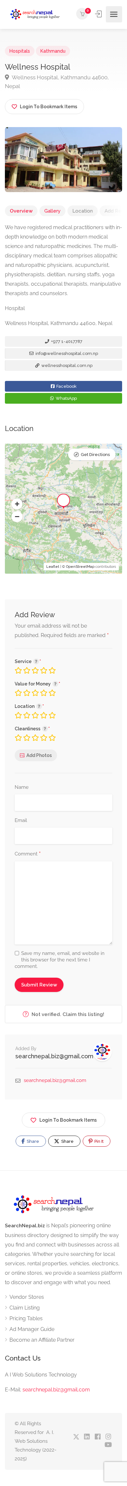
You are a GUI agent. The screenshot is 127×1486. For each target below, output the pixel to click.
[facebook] (97, 1437)
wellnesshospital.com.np (66, 365)
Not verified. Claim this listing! (67, 1014)
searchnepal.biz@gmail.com (54, 1056)
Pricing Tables (26, 1318)
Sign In (99, 14)
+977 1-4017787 (66, 341)
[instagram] (108, 1437)
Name (22, 787)
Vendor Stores (26, 1297)
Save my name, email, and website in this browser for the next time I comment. (60, 959)
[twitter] (76, 1437)
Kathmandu (52, 51)
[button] (16, 504)
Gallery (52, 211)
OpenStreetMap (80, 567)
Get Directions (95, 454)
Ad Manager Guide (31, 1329)
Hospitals (19, 51)
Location (82, 211)
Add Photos (39, 755)
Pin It (98, 1141)
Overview (21, 211)
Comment (28, 854)
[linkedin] (87, 1437)
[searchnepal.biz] (35, 14)
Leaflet (52, 567)
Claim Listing (24, 1308)
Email (21, 820)
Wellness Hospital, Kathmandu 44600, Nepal (57, 81)
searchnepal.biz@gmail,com (56, 1390)
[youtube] (108, 1445)
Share (32, 1141)
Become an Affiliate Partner (42, 1340)
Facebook (66, 386)
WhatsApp (66, 398)
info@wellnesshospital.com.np (66, 353)
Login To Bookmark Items (68, 1120)
